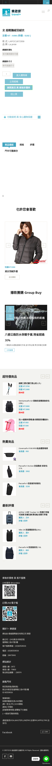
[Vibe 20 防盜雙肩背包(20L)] (9, 535)
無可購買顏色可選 (10, 54)
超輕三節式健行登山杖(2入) (30, 383)
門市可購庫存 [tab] (11, 150)
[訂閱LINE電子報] (26, 613)
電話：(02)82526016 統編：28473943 (10, 653)
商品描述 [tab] (9, 144)
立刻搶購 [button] (10, 350)
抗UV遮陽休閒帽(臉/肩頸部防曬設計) (33, 419)
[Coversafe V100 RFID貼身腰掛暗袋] (9, 454)
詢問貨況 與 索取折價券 (18, 87)
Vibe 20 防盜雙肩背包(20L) (30, 529)
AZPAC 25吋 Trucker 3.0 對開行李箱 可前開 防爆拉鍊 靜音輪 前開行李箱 (34, 513)
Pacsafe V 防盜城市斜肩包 (30, 483)
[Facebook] (4, 756)
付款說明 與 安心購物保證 (19, 117)
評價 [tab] (32, 144)
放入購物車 (21, 75)
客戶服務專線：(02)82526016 (14, 646)
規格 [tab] (22, 144)
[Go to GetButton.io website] (46, 763)
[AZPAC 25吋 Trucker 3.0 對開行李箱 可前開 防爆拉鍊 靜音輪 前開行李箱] (9, 518)
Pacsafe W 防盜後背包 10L (30, 547)
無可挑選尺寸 (8, 66)
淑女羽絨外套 (11, 271)
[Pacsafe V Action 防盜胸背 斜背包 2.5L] (9, 471)
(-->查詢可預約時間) (10, 714)
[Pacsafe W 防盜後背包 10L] (9, 553)
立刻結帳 (14, 81)
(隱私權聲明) (44, 750)
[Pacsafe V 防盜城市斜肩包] (9, 489)
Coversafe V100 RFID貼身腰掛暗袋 (33, 448)
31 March (10, 318)
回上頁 (14, 94)
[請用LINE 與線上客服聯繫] (26, 591)
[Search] (49, 10)
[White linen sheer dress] (26, 243)
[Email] (10, 756)
